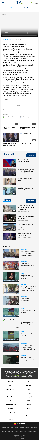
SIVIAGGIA (22, 427)
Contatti (11, 419)
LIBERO (6, 425)
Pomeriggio (28, 393)
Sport (26, 8)
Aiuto (19, 432)
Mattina (28, 385)
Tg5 (29, 389)
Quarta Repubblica (10, 404)
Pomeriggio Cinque (10, 412)
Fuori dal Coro (10, 389)
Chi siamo (4, 431)
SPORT (22, 273)
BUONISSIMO (34, 427)
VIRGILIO (10, 425)
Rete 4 (10, 400)
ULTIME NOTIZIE (8, 13)
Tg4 (29, 381)
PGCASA (33, 425)
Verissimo (10, 381)
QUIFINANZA (28, 427)
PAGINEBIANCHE (5, 427)
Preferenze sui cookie (32, 431)
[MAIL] (36, 2)
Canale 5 (10, 408)
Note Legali (10, 431)
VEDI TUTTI (31, 155)
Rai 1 (10, 385)
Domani (28, 416)
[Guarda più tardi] (33, 39)
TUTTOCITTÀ (13, 427)
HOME (2, 13)
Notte (28, 408)
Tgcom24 (28, 404)
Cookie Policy (23, 431)
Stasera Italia (10, 397)
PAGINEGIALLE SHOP (25, 425)
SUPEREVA (19, 429)
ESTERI (6, 99)
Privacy (16, 431)
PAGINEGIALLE (16, 425)
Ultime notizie (15, 8)
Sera (28, 400)
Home (4, 8)
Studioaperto (28, 397)
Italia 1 (10, 416)
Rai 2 (10, 393)
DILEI (17, 427)
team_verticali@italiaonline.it (16, 375)
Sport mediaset (28, 412)
